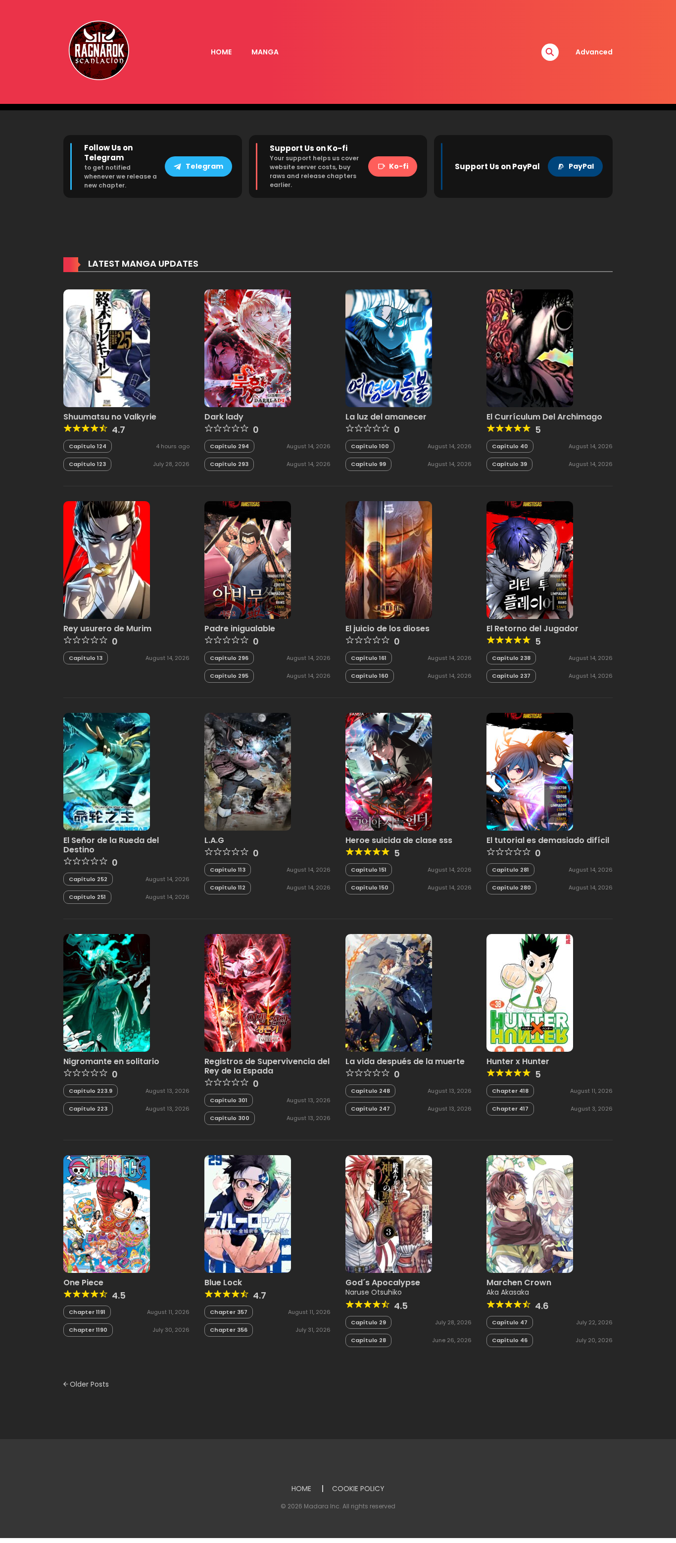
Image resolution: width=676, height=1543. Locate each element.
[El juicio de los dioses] (388, 559)
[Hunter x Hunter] (529, 992)
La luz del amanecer (386, 416)
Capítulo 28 (368, 1340)
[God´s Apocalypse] (388, 1213)
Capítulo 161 (368, 658)
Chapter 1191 (87, 1312)
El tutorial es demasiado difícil (547, 840)
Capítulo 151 (368, 870)
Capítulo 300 (229, 1118)
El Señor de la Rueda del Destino (111, 845)
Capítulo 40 (510, 446)
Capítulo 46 (510, 1340)
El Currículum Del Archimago (544, 416)
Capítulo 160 (369, 676)
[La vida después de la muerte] (388, 992)
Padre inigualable (239, 628)
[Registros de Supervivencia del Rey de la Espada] (247, 992)
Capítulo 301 (228, 1100)
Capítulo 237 (511, 676)
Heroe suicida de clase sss (398, 840)
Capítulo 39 (509, 464)
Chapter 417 (510, 1109)
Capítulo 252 (88, 879)
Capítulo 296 (229, 658)
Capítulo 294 (229, 446)
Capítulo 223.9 (90, 1091)
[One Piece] (106, 1213)
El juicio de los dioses (387, 628)
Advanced (594, 52)
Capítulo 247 (370, 1109)
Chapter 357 (228, 1312)
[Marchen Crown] (529, 1213)
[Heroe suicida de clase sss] (388, 771)
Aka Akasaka (507, 1292)
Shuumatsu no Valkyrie (109, 416)
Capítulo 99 (368, 464)
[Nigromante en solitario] (106, 992)
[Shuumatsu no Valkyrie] (106, 348)
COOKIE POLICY (358, 1489)
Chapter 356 (228, 1330)
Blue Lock (223, 1282)
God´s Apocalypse (382, 1282)
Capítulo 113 (227, 870)
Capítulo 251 (87, 897)
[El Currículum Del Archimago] (529, 348)
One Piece (83, 1282)
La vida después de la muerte (405, 1061)
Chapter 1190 (88, 1330)
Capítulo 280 (511, 887)
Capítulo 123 (87, 464)
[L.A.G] (247, 771)
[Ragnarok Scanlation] (98, 51)
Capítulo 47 (510, 1322)
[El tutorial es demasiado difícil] (529, 771)
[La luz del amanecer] (388, 348)
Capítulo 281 (510, 870)
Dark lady (223, 416)
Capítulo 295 (229, 676)
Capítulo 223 (88, 1109)
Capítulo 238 (511, 658)
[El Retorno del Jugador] (529, 559)
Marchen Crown (518, 1282)
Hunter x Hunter (517, 1061)
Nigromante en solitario (111, 1061)
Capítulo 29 (368, 1322)
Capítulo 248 (370, 1091)
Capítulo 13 (85, 658)
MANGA (265, 52)
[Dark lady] (247, 348)
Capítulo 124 (87, 446)
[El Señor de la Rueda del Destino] (106, 771)
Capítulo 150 (369, 887)
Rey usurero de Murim (107, 628)
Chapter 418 (510, 1091)
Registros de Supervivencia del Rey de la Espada (267, 1066)
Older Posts (88, 1384)
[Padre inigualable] (247, 559)
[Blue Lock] (247, 1213)
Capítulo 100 (370, 446)
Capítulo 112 (227, 887)
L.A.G (214, 840)
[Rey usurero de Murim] (106, 559)
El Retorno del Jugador (532, 628)
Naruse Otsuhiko (373, 1292)
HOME (221, 52)
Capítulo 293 (229, 464)
